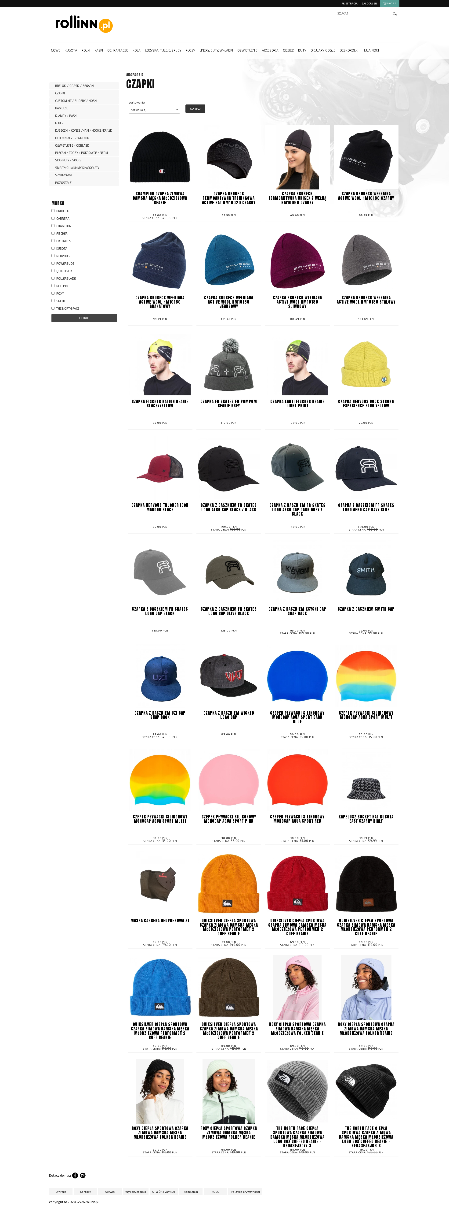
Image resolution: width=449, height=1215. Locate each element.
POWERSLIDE (65, 263)
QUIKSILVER (64, 271)
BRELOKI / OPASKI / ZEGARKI (74, 86)
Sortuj (195, 108)
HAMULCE (61, 108)
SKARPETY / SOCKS (68, 160)
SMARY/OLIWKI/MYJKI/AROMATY (77, 168)
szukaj (395, 13)
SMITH (60, 301)
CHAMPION (63, 226)
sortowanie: (137, 102)
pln (392, 3)
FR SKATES (63, 241)
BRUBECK (62, 211)
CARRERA (62, 218)
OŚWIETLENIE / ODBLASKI (72, 145)
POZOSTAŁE (63, 183)
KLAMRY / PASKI (66, 116)
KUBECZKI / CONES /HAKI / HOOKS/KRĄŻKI (83, 130)
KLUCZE (60, 123)
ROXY (60, 293)
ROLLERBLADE (66, 278)
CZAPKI (60, 93)
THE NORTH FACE (67, 308)
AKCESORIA (135, 75)
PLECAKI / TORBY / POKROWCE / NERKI (81, 153)
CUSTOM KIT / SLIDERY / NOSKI (76, 101)
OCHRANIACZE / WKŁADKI (72, 138)
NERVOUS (63, 256)
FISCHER (62, 233)
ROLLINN (62, 286)
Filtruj (84, 318)
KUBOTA (61, 248)
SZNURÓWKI (63, 175)
